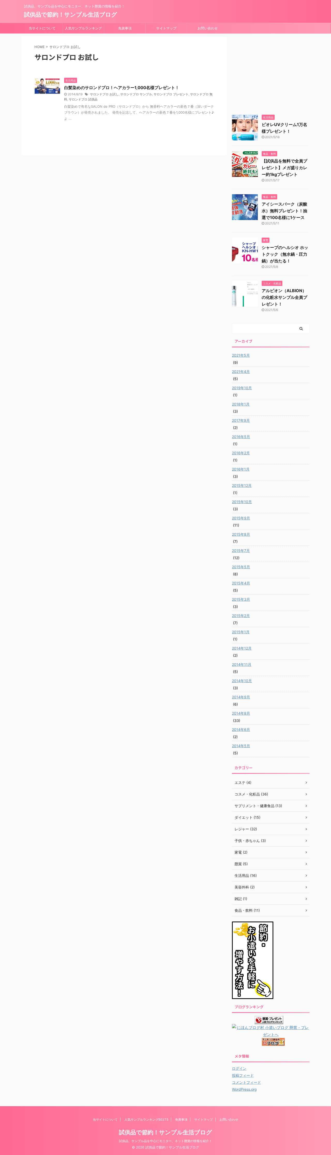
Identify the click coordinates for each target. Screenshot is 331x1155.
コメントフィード (246, 1082)
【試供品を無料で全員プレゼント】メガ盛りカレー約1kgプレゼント (284, 167)
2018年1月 (241, 404)
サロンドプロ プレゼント (171, 94)
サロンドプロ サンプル (136, 94)
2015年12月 (242, 485)
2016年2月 (241, 453)
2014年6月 (241, 729)
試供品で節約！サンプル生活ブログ (70, 14)
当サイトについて (42, 28)
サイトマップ (166, 28)
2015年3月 (241, 599)
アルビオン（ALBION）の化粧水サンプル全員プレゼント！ (284, 297)
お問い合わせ (208, 28)
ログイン (239, 1068)
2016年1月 (241, 469)
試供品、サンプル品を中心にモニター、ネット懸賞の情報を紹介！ (165, 1141)
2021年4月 (241, 371)
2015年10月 (242, 502)
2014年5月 (241, 746)
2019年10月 (242, 388)
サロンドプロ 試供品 (83, 99)
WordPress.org (244, 1089)
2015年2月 (241, 615)
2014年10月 (242, 680)
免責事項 (125, 28)
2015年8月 (241, 534)
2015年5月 (241, 567)
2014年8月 (241, 713)
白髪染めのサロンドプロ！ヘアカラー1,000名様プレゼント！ (121, 87)
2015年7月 (241, 550)
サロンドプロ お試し (104, 94)
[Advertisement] (271, 72)
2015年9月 (241, 518)
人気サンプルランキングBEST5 (83, 29)
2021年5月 (241, 355)
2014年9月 (241, 697)
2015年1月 (241, 632)
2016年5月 (241, 436)
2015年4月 (241, 583)
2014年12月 (242, 648)
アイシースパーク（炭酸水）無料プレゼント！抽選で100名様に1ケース (284, 210)
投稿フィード (243, 1075)
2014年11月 (241, 664)
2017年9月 (241, 420)
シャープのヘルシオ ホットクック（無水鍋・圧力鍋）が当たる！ (285, 254)
